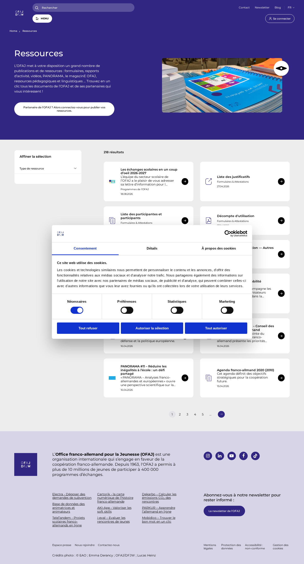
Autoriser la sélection (152, 328)
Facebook (243, 456)
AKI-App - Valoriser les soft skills (114, 510)
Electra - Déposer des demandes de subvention (71, 496)
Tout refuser (88, 328)
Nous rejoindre (85, 545)
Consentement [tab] (85, 248)
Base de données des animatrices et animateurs (68, 507)
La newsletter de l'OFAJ (224, 511)
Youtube (231, 456)
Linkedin (219, 456)
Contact (244, 7)
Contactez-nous (109, 545)
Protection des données (231, 546)
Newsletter (262, 7)
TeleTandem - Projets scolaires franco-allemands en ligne (68, 521)
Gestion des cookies (280, 546)
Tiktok (255, 456)
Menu (45, 18)
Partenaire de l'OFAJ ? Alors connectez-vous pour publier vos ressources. (64, 108)
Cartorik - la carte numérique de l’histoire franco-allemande (115, 498)
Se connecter (282, 18)
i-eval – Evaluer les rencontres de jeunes (113, 520)
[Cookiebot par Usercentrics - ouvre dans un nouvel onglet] (227, 233)
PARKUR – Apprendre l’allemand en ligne (158, 510)
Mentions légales (210, 546)
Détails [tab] (152, 248)
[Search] (37, 7)
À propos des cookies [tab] (219, 248)
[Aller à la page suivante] (221, 414)
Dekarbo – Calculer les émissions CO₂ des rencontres (159, 498)
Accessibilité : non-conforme (255, 546)
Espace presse (61, 545)
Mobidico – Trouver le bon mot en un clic (158, 520)
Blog (278, 7)
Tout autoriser (216, 328)
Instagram (208, 456)
